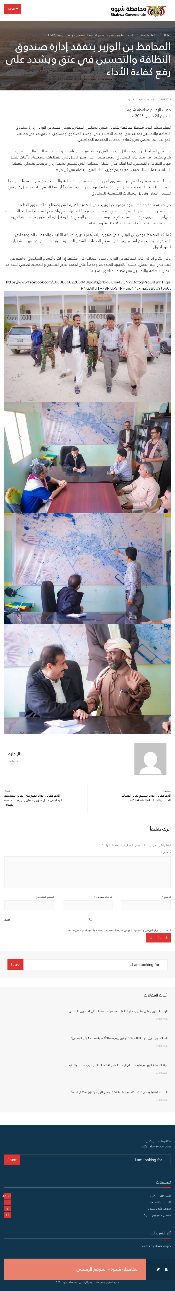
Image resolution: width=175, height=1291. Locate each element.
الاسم (166, 897)
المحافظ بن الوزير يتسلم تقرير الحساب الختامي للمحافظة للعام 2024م (146, 795)
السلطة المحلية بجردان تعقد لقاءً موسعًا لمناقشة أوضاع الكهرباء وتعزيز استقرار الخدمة (119, 1092)
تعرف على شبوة (159, 1208)
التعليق (166, 852)
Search (15, 965)
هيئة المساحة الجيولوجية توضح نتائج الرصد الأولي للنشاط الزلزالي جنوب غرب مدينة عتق (118, 1065)
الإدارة (131, 99)
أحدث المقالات (156, 995)
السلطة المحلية (148, 35)
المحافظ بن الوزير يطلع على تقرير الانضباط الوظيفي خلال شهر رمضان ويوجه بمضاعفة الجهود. (33, 798)
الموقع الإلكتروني (45, 897)
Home (167, 35)
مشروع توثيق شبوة (157, 1214)
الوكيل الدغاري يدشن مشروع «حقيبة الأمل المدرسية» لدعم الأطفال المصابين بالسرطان (118, 1011)
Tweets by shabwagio (155, 1246)
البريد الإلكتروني (102, 897)
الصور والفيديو (160, 1202)
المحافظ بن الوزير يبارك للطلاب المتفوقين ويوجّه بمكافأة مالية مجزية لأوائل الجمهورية (119, 1038)
